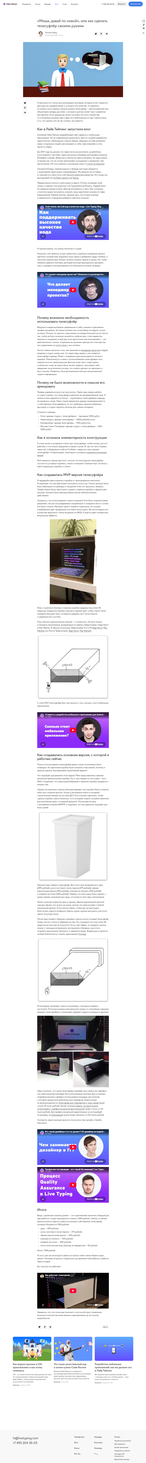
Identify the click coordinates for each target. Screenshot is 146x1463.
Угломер (82, 933)
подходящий (57, 1114)
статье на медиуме (95, 163)
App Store (97, 627)
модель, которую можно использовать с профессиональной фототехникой (67, 1107)
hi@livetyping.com (25, 1438)
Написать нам (135, 4)
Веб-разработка (119, 1444)
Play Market (85, 630)
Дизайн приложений (121, 1447)
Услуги (117, 1436)
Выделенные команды (121, 1459)
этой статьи (61, 345)
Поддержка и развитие (122, 1451)
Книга (76, 1448)
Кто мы (77, 1453)
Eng (96, 1453)
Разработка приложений (122, 1441)
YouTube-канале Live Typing (65, 177)
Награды (98, 1436)
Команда (98, 1448)
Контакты (98, 1442)
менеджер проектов (90, 350)
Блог (76, 1442)
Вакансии (121, 4)
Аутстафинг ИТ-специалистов (119, 1455)
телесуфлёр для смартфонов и (78, 1102)
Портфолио (79, 1436)
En (143, 33)
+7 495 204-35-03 (107, 4)
